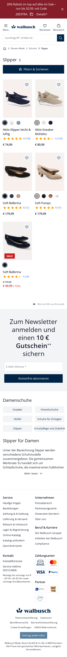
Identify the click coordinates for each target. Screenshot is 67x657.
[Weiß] (12, 123)
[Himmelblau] (18, 123)
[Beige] (18, 196)
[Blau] (12, 196)
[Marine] (5, 123)
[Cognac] (51, 196)
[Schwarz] (5, 196)
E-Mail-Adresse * (16, 366)
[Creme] (37, 123)
